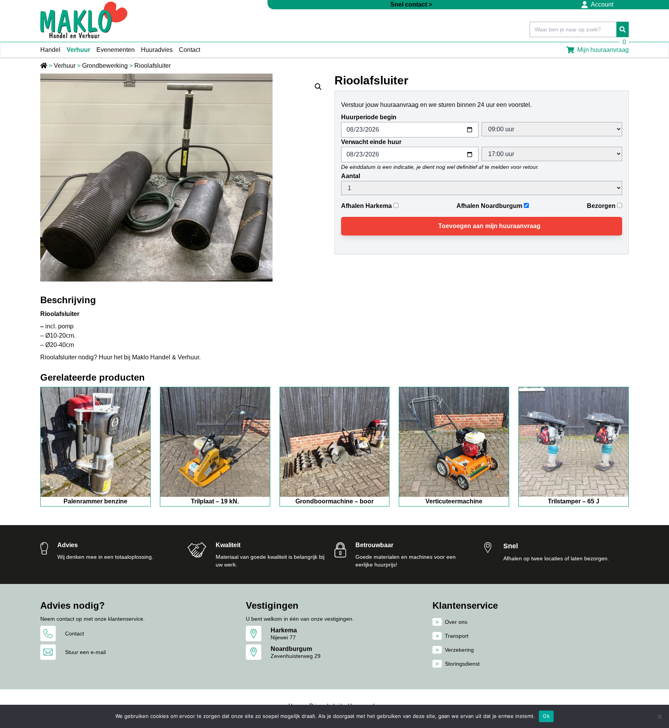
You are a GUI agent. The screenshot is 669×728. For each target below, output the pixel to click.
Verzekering (459, 650)
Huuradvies (157, 49)
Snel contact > (411, 4)
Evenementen (115, 49)
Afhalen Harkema (366, 206)
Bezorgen (601, 206)
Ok (546, 716)
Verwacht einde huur (371, 142)
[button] (318, 87)
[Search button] (622, 29)
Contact (189, 49)
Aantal (350, 176)
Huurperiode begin (368, 117)
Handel (50, 49)
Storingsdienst (462, 664)
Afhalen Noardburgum (489, 206)
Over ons (456, 622)
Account (602, 4)
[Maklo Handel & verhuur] (83, 20)
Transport (456, 636)
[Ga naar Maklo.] (44, 65)
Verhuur (78, 49)
